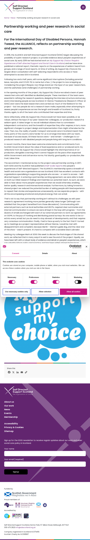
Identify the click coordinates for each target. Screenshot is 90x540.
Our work (9, 405)
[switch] (34, 282)
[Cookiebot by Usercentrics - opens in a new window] (71, 246)
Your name (9, 448)
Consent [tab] (15, 253)
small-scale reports (53, 165)
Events (7, 413)
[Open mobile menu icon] (83, 7)
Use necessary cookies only (16, 292)
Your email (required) (14, 459)
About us (9, 401)
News (13, 18)
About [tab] (74, 253)
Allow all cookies (73, 292)
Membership (11, 416)
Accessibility (11, 423)
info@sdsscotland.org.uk (26, 527)
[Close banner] (86, 246)
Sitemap (8, 431)
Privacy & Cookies (14, 427)
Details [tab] (45, 253)
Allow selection (45, 292)
